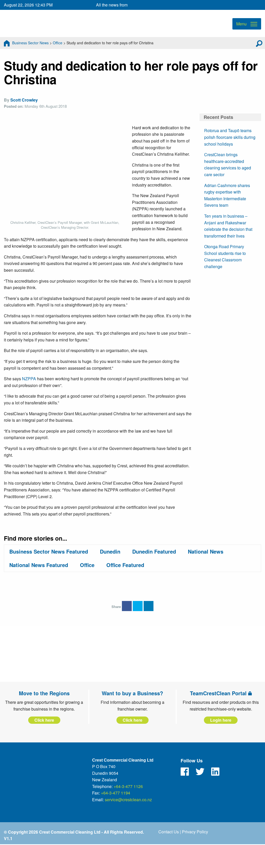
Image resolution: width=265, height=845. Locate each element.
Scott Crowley (24, 100)
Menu (241, 24)
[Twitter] (200, 771)
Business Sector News (30, 42)
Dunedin (110, 551)
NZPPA (29, 379)
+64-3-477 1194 (115, 793)
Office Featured (125, 565)
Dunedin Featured (154, 551)
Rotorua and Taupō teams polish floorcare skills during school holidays (229, 137)
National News (205, 551)
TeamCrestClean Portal (219, 693)
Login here (220, 720)
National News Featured (38, 565)
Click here (44, 720)
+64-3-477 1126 (128, 786)
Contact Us (168, 832)
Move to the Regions (44, 693)
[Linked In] (215, 771)
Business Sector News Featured (48, 551)
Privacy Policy (195, 832)
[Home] (7, 43)
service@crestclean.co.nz (128, 800)
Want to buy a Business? (132, 693)
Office (57, 42)
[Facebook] (185, 771)
